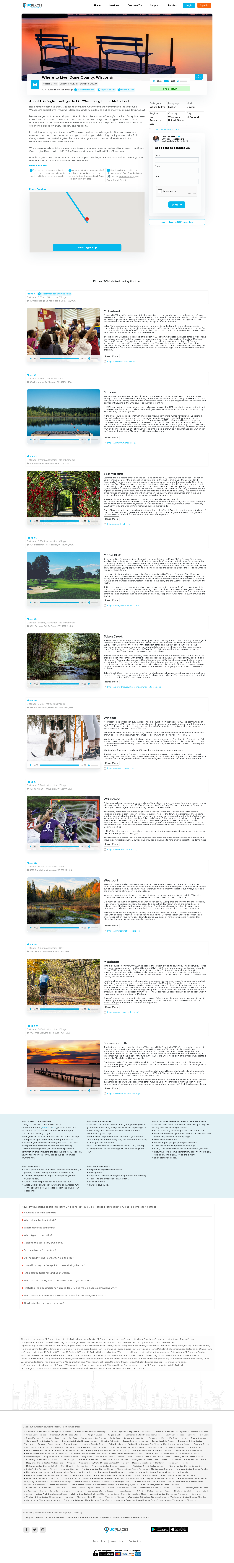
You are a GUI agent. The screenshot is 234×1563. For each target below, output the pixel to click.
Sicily (89, 1457)
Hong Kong (124, 1450)
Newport (27, 1485)
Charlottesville (83, 1497)
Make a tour (117, 1541)
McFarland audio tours (32, 1352)
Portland (172, 1478)
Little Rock (78, 1435)
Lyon (47, 1447)
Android (45, 1127)
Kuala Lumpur (199, 1460)
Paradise (81, 1472)
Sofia (119, 1435)
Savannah (139, 1447)
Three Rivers (59, 1438)
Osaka (167, 1457)
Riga (72, 1460)
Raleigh (129, 1475)
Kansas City (197, 1466)
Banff (163, 1438)
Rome (138, 1457)
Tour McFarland (187, 1339)
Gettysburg (29, 1481)
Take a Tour (99, 1541)
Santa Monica (32, 1438)
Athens (199, 1447)
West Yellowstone (175, 1500)
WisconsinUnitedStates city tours (192, 1358)
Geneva (176, 1488)
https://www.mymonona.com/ (121, 443)
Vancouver (153, 1438)
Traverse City (83, 1466)
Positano (109, 1457)
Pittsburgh (67, 1481)
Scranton (42, 1481)
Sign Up (204, 5)
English (172, 106)
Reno (91, 1472)
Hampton (69, 1497)
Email (157, 177)
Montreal (173, 1438)
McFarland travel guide (175, 1362)
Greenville (174, 1485)
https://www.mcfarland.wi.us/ (121, 361)
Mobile (68, 1432)
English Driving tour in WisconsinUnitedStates (43, 1345)
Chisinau (74, 1469)
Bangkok (187, 1491)
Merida (185, 1463)
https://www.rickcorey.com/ (165, 129)
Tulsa (122, 1478)
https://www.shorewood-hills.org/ (123, 1094)
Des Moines (136, 1453)
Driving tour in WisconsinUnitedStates (156, 1342)
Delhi (66, 1453)
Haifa (172, 1453)
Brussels (99, 1435)
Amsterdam (44, 1472)
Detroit (54, 1466)
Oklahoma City (135, 1478)
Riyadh (88, 1485)
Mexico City (173, 1463)
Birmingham (56, 1432)
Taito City (156, 1457)
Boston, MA (114, 1463)
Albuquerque (170, 1472)
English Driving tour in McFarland (129, 1345)
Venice (99, 1457)
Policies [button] (172, 5)
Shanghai (202, 1438)
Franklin (43, 1491)
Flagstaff (182, 1432)
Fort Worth (139, 1491)
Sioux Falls (60, 1488)
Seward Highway (118, 1432)
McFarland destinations (134, 1368)
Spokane (68, 1500)
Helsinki (120, 1444)
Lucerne (165, 1488)
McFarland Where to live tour (101, 1352)
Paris (78, 1447)
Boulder (54, 1441)
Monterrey (159, 1463)
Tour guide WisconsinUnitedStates (88, 1342)
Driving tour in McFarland (33, 1342)
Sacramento (86, 1438)
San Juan (151, 1481)
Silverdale (202, 1497)
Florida (197, 1444)
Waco (167, 1491)
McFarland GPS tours (54, 1352)
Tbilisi (94, 1447)
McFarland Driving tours (58, 1342)
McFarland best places (64, 1368)
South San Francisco (175, 1435)
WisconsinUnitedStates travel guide (83, 1365)
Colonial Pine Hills (77, 1488)
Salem (126, 1463)
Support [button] (154, 5)
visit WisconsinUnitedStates (117, 1365)
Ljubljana (131, 1485)
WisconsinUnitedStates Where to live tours (42, 1355)
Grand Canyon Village (36, 1435)
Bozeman (143, 1469)
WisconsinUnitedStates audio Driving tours (190, 1349)
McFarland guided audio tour (87, 1349)
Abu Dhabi (62, 1494)
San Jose (73, 1438)
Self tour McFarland (65, 1362)
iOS (54, 1127)
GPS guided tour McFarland (57, 1358)
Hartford (93, 1441)
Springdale (133, 1494)
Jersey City (129, 1472)
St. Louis (53, 1469)
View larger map (87, 247)
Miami (166, 1444)
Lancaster (54, 1481)
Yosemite (46, 1438)
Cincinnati (64, 1478)
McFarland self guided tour (165, 1339)
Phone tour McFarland (32, 1358)
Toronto (184, 1438)
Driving (191, 106)
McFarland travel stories (122, 1362)
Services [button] (114, 5)
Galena (51, 1453)
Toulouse (68, 1447)
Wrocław (108, 1481)
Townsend (65, 1491)
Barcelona (99, 1488)
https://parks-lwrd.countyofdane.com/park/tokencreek (134, 687)
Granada (88, 1475)
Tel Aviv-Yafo (184, 1453)
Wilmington (29, 1444)
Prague (171, 1441)
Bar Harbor (176, 1460)
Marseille (57, 1447)
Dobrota (168, 1469)
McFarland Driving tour (32, 1349)
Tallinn (102, 1444)
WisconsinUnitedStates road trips (38, 1362)
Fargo (192, 1475)
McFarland (193, 117)
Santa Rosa (115, 1438)
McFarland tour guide (55, 1339)
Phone (157, 166)
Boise (199, 1450)
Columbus (51, 1478)
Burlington (196, 1494)
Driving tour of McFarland (196, 1345)
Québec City (138, 1438)
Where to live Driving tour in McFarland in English (181, 1352)
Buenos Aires (146, 1432)
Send (175, 204)
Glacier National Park (126, 1469)
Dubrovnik (114, 1441)
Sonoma (191, 1435)
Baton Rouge (122, 1460)
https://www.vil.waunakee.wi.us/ (122, 849)
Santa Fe (184, 1472)
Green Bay (105, 1500)
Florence (120, 1457)
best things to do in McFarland (36, 1368)
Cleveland (86, 1478)
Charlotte (141, 1475)
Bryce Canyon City (116, 1494)
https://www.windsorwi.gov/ (120, 768)
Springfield (31, 1469)
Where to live (157, 106)
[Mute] (178, 81)
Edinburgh (109, 1485)
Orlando (30, 1447)
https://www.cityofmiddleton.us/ (123, 1012)
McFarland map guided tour (34, 1365)
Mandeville (107, 1460)
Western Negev (33, 1457)
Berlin (170, 1447)
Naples (187, 1444)
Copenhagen (54, 1444)
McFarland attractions (110, 1368)
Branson (42, 1469)
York (75, 1444)
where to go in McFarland (144, 1365)
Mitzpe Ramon (50, 1457)
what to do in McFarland (170, 1365)
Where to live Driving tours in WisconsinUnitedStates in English (167, 1355)
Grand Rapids (67, 1466)
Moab (143, 1494)
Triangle (121, 1497)
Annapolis (71, 1463)
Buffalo (66, 1475)
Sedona (204, 1432)
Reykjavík (167, 1450)
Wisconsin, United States (176, 119)
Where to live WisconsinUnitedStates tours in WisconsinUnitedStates (100, 1355)
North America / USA (155, 120)
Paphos (133, 1441)
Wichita (199, 1457)
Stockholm (131, 1488)
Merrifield (97, 1497)
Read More (111, 356)
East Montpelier (181, 1494)
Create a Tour (135, 5)
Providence (40, 1485)
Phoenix (194, 1432)
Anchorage (102, 1432)
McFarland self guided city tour (158, 1358)
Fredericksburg (124, 1491)
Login (189, 5)
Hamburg (180, 1447)
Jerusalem (65, 1457)
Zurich (155, 1488)
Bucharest (63, 1485)
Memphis (78, 1491)
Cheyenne (191, 1500)
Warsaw (86, 1481)
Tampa (206, 1444)
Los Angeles (100, 1438)
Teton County (157, 1500)
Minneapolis (123, 1466)
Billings (110, 1469)
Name (157, 155)
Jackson (161, 1466)
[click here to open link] (150, 129)
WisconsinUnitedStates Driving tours (164, 1345)
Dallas (150, 1491)
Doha (169, 1481)
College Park (57, 1463)
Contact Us (135, 1541)
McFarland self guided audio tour (119, 1349)
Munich (161, 1447)
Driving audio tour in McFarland (152, 1349)
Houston (110, 1491)
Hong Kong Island (108, 1450)
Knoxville (54, 1491)
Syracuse (55, 1475)
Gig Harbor (31, 1500)
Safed (75, 1457)
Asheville (153, 1475)
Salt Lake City (97, 1494)
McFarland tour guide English (81, 1339)
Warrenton (109, 1497)
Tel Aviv (196, 1453)
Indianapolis (101, 1453)
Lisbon (128, 1481)
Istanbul (206, 1491)
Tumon (47, 1450)
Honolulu (80, 1450)
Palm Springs (204, 1435)
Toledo (75, 1478)
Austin (159, 1491)
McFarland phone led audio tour (126, 1358)
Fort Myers (154, 1444)
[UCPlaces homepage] (117, 1530)
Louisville (55, 1460)
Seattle (56, 1500)
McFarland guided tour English (136, 1339)
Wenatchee (44, 1500)
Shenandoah (55, 1497)
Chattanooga (30, 1491)
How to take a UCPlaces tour (177, 222)
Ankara (29, 1494)
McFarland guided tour (108, 1339)
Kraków (97, 1481)
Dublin (157, 1453)
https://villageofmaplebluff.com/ (123, 605)
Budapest (146, 1450)
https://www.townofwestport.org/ (124, 931)
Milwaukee (118, 1500)
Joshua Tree (156, 1435)
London (84, 1444)
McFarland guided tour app (149, 1362)
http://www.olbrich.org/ (118, 524)
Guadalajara (145, 1463)
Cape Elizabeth (160, 1460)
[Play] (154, 81)
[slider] (184, 80)
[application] (170, 81)
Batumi (104, 1447)
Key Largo (176, 1444)
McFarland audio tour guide (58, 1349)
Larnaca (144, 1441)
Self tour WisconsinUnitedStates (92, 1362)
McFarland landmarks (87, 1368)
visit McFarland (57, 1365)
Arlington (162, 1497)
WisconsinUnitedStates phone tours (90, 1358)
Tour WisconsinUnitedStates (121, 1342)
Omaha (204, 1469)
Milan (130, 1457)
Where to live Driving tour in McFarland (136, 1352)
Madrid (111, 1488)
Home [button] (97, 5)
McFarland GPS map (76, 1352)
